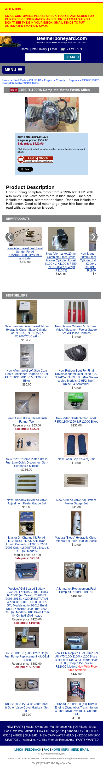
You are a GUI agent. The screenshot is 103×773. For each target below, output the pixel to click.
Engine (48, 80)
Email (53, 49)
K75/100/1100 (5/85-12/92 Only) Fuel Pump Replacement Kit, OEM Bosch (27, 656)
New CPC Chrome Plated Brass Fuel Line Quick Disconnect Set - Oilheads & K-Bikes (27, 462)
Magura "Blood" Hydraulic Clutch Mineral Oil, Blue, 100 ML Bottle (76, 539)
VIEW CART (74, 49)
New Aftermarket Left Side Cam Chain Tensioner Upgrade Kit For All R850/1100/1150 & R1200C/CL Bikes (27, 375)
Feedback (33, 749)
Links (18, 749)
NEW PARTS (15, 726)
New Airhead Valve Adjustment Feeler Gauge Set (76, 501)
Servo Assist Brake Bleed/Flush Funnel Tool (26, 420)
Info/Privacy (39, 49)
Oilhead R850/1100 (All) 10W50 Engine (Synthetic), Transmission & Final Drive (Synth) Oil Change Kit (76, 709)
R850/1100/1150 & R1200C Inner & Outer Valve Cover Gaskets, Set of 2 (26, 707)
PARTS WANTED (87, 739)
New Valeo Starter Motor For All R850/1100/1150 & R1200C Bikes (76, 420)
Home (25, 49)
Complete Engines (67, 80)
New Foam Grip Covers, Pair (76, 459)
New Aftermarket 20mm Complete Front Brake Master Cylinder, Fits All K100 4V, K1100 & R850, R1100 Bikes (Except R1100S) (61, 262)
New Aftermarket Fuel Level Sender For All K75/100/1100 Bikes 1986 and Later (25, 253)
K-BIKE (17, 735)
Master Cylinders (37, 726)
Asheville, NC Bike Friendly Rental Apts (48, 739)
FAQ (46, 749)
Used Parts (19, 80)
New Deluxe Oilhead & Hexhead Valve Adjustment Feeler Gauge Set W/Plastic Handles (76, 330)
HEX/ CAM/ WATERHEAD (57, 735)
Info (65, 749)
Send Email (80, 749)
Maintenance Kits (61, 726)
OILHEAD (35, 80)
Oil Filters (80, 726)
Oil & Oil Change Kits (50, 731)
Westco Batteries (24, 731)
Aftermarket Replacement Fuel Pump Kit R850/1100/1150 (76, 590)
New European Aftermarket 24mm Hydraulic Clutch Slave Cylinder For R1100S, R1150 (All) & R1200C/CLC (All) (27, 331)
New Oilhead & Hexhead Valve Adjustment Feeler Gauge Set (27, 501)
